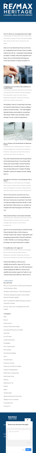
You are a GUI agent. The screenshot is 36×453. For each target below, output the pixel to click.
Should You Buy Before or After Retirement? (17, 291)
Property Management (9, 188)
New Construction (18, 149)
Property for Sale (17, 95)
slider (5, 389)
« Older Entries (8, 281)
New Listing (6, 95)
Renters (18, 41)
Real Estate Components (17, 97)
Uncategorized (19, 100)
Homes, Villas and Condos (12, 326)
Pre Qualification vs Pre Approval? (13, 248)
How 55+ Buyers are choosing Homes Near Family (17, 34)
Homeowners (28, 90)
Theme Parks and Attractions (13, 396)
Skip (23, 449)
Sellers (5, 43)
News (5, 41)
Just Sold (22, 92)
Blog (18, 36)
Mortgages (29, 38)
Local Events (7, 336)
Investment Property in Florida (18, 38)
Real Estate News (11, 41)
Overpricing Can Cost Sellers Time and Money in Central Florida (17, 87)
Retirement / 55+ (24, 41)
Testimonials (8, 393)
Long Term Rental (9, 340)
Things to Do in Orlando (11, 399)
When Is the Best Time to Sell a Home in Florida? (17, 216)
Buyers (22, 36)
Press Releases (26, 149)
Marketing (7, 36)
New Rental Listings (10, 353)
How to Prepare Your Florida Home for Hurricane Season (17, 144)
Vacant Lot (7, 406)
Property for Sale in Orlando (23, 185)
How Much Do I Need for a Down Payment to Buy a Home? (18, 180)
